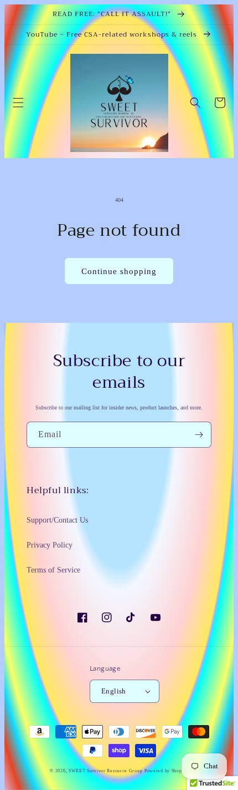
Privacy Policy (50, 545)
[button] (18, 102)
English (113, 691)
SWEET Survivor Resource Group (105, 770)
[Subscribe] (199, 435)
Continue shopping (119, 271)
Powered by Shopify (166, 770)
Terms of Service (53, 570)
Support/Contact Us (57, 520)
